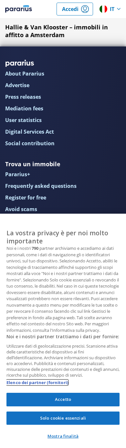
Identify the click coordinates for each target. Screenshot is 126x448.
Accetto (63, 399)
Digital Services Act (29, 131)
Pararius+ (17, 174)
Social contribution (30, 143)
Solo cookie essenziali (63, 418)
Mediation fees (24, 108)
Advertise (17, 85)
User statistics (23, 120)
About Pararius (24, 73)
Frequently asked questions (41, 185)
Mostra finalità (63, 436)
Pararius (18, 9)
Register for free (25, 197)
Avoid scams (21, 209)
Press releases (23, 96)
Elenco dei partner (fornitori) (37, 382)
